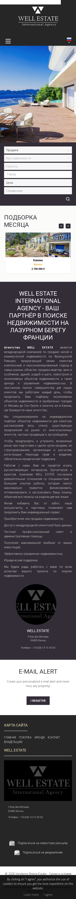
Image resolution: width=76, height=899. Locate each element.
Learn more (31, 895)
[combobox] (38, 174)
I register (38, 700)
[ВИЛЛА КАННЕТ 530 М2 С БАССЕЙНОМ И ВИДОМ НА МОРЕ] (38, 245)
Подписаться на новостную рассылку (43, 843)
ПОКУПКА (25, 737)
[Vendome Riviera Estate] (38, 33)
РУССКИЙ (69, 39)
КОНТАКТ (54, 737)
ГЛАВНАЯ (10, 737)
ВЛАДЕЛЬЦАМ (13, 742)
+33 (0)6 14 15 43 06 (44, 647)
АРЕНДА (39, 737)
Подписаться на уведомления (42, 852)
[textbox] (39, 174)
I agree (48, 895)
